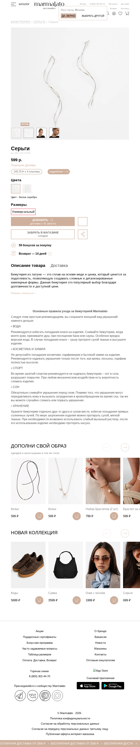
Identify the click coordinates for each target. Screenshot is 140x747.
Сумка (52, 593)
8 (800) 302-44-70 (97, 4)
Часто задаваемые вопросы (39, 648)
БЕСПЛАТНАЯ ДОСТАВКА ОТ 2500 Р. (70, 743)
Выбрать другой (93, 15)
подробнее (56, 171)
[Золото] (28, 188)
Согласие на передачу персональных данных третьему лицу (70, 728)
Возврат (113, 8)
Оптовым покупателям (100, 660)
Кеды (14, 593)
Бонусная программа (40, 642)
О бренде (100, 631)
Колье (15, 509)
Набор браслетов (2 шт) (102, 509)
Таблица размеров (39, 654)
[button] (125, 447)
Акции (39, 631)
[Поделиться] (83, 234)
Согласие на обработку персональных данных (70, 723)
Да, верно (68, 15)
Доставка (125, 4)
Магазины (113, 4)
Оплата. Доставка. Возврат (39, 660)
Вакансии (100, 636)
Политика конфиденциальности (70, 718)
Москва (83, 4)
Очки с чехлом (95, 593)
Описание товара (28, 265)
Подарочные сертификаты (39, 636)
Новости (100, 642)
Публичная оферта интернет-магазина (70, 734)
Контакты (125, 8)
